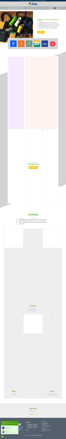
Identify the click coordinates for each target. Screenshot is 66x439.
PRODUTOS (15, 8)
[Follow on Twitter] (12, 4)
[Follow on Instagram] (10, 4)
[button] (54, 4)
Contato (21, 8)
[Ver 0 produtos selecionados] (55, 8)
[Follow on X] (34, 411)
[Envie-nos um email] (14, 4)
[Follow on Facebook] (8, 4)
